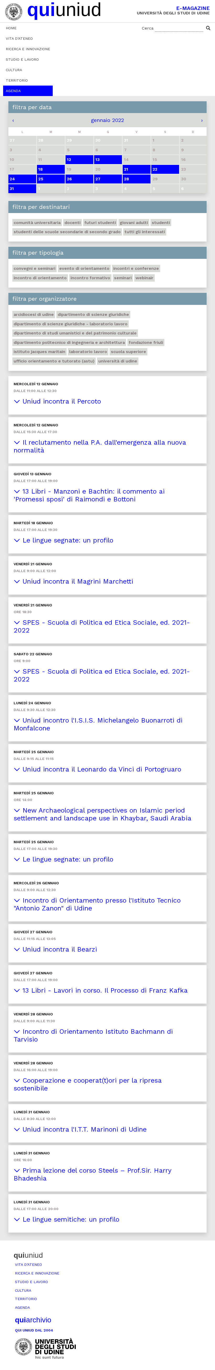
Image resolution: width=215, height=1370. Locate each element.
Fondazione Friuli (146, 342)
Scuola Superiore (128, 351)
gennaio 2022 (107, 120)
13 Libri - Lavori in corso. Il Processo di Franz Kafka (104, 990)
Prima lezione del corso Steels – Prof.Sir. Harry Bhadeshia (92, 1174)
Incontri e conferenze (136, 268)
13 (97, 159)
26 (69, 178)
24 (12, 178)
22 (155, 169)
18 (40, 169)
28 (126, 178)
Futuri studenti (100, 222)
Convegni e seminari (34, 268)
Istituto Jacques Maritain (39, 351)
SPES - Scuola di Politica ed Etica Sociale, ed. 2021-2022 (102, 626)
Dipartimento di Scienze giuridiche (93, 314)
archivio (33, 1320)
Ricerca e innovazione (28, 49)
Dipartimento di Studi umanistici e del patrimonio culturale (75, 333)
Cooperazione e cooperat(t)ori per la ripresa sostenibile (88, 1084)
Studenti (161, 222)
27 (97, 178)
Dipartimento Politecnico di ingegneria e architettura (69, 342)
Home (11, 28)
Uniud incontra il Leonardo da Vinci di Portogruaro (100, 769)
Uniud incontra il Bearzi (58, 949)
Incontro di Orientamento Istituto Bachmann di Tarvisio (93, 1035)
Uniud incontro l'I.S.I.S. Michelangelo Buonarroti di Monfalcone (98, 724)
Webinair (144, 277)
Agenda (13, 91)
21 (126, 169)
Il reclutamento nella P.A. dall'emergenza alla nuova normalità (100, 446)
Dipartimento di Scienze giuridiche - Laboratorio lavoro (70, 323)
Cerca (148, 28)
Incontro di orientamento (40, 277)
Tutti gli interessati (145, 231)
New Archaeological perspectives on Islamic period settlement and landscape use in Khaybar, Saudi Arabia (102, 814)
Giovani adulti (134, 222)
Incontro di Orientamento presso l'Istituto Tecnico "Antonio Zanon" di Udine (97, 904)
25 (40, 178)
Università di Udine (117, 361)
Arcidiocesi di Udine (34, 314)
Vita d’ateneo (19, 38)
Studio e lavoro (22, 59)
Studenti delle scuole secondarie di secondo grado (67, 231)
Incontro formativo (90, 277)
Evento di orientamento (84, 268)
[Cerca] (208, 28)
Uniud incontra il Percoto (60, 401)
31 (12, 188)
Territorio (17, 80)
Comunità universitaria (37, 222)
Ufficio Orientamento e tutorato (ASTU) (54, 361)
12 (69, 159)
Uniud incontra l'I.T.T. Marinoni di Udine (83, 1129)
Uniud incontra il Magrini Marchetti (76, 581)
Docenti (72, 222)
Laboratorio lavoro (88, 351)
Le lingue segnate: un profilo (66, 540)
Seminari (123, 277)
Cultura (14, 70)
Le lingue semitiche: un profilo (69, 1219)
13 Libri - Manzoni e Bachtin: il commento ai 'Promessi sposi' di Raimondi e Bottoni (89, 495)
